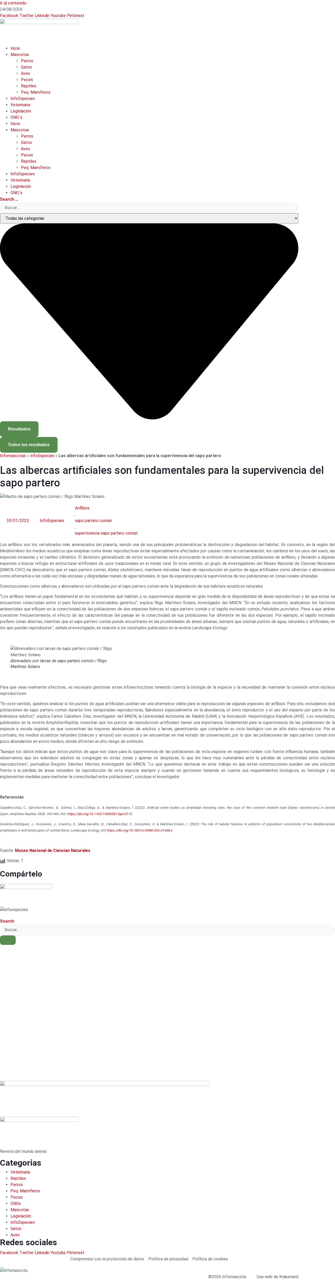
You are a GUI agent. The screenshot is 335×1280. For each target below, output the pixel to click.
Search (7, 921)
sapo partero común (93, 520)
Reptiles (28, 85)
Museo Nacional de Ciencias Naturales (52, 850)
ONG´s (16, 117)
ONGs (15, 1203)
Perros (27, 60)
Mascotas (19, 54)
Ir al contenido (13, 3)
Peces (27, 79)
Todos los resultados (29, 444)
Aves (25, 73)
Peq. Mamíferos (36, 92)
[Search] (8, 940)
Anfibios (82, 508)
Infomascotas (13, 455)
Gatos (26, 67)
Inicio (15, 48)
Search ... (9, 199)
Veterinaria (20, 104)
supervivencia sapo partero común (106, 533)
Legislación (20, 111)
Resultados (19, 429)
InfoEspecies (22, 98)
